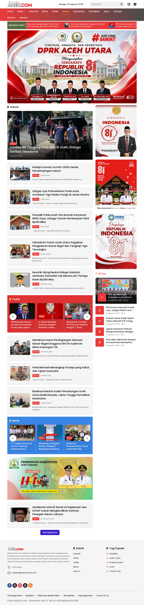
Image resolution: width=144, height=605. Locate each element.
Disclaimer (69, 595)
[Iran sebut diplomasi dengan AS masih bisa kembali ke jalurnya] (47, 25)
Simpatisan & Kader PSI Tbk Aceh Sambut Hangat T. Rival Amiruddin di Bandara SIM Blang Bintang (77, 325)
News (75, 558)
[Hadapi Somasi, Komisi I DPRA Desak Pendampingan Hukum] (20, 173)
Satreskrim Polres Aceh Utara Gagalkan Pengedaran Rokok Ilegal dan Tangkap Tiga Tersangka (59, 246)
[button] (121, 4)
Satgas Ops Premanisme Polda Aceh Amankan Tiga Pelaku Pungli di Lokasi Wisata (60, 192)
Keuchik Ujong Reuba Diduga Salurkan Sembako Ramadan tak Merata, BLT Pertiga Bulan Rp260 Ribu (60, 276)
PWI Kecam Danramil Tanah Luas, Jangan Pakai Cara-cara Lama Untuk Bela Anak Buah (112, 25)
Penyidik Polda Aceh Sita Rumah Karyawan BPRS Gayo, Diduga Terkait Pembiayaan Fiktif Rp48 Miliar (60, 218)
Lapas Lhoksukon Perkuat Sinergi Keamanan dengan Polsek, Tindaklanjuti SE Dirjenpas (119, 330)
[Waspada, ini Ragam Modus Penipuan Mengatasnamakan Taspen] (50, 433)
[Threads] (25, 585)
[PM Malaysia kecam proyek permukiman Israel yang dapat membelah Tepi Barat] (22, 311)
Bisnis (41, 438)
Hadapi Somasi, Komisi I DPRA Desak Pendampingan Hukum (55, 168)
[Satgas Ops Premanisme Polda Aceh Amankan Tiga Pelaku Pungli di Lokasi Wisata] (20, 197)
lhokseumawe (116, 562)
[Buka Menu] (135, 4)
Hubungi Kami (85, 595)
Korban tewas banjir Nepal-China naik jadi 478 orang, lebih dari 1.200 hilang (120, 319)
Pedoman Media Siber (49, 595)
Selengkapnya (50, 532)
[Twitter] (15, 585)
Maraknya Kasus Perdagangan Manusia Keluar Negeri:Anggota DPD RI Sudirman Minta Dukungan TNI (57, 343)
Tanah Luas (115, 571)
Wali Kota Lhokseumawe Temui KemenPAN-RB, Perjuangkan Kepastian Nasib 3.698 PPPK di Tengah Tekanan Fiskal (77, 446)
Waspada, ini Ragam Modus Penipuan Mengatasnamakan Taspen (49, 446)
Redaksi (30, 595)
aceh (111, 567)
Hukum (13, 144)
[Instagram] (20, 585)
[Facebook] (9, 585)
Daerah (36, 352)
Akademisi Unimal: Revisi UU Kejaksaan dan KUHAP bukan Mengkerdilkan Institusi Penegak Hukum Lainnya (59, 510)
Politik (41, 316)
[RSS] (30, 585)
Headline (113, 553)
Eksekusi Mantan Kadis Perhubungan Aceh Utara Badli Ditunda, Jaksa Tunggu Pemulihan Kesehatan (61, 394)
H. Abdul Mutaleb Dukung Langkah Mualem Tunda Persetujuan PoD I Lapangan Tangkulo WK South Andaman (49, 325)
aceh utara (114, 558)
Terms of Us (102, 595)
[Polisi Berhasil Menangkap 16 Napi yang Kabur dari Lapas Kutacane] (20, 373)
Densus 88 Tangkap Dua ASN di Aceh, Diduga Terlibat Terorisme (45, 149)
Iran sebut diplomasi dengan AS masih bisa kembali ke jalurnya (68, 25)
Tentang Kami (14, 595)
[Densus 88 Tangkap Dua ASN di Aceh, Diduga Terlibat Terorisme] (50, 135)
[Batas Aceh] (20, 4)
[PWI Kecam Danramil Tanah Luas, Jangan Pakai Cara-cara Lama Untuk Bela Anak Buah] (92, 25)
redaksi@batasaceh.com (24, 572)
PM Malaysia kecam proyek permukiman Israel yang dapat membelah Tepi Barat (22, 325)
